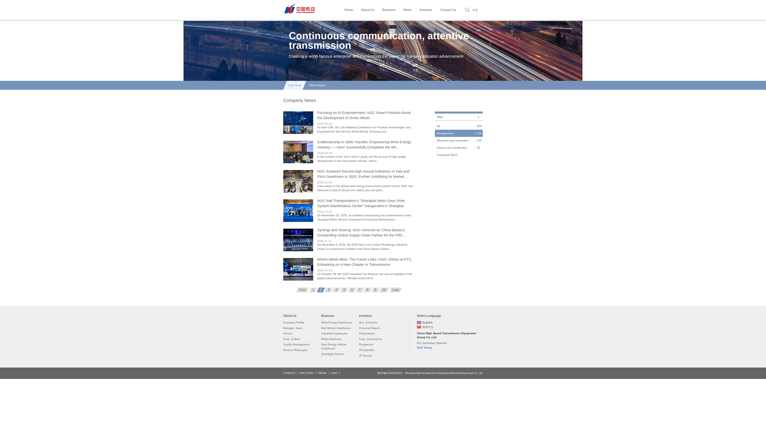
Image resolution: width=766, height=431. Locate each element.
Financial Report (369, 328)
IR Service (365, 355)
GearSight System (332, 354)
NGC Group (424, 347)
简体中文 (427, 327)
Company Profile (293, 322)
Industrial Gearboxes (334, 333)
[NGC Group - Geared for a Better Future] (299, 8)
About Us (367, 10)
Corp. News (294, 85)
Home (349, 10)
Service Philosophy (295, 350)
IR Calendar (366, 350)
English (427, 322)
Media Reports (317, 85)
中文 (475, 10)
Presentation (367, 333)
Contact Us (448, 10)
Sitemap (322, 373)
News (407, 10)
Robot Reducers (331, 339)
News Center (306, 373)
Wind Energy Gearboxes (336, 322)
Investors (426, 10)
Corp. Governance (370, 339)
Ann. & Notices (368, 322)
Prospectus (366, 344)
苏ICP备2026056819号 (389, 373)
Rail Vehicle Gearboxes (335, 328)
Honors (287, 333)
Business (388, 10)
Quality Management (296, 344)
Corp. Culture (291, 339)
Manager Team (292, 328)
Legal (334, 373)
